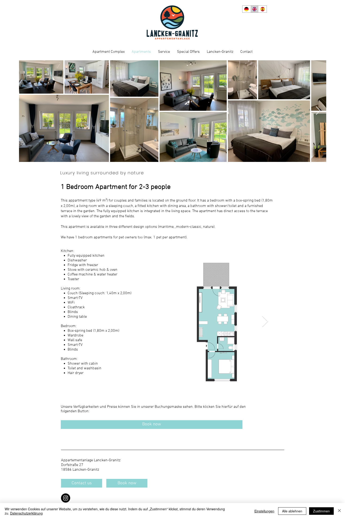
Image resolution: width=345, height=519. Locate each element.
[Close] (339, 511)
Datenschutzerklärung (26, 513)
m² (104, 200)
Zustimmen (321, 511)
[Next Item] (318, 110)
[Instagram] (65, 498)
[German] (246, 9)
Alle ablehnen (292, 511)
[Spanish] (262, 9)
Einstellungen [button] (264, 511)
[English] (254, 9)
